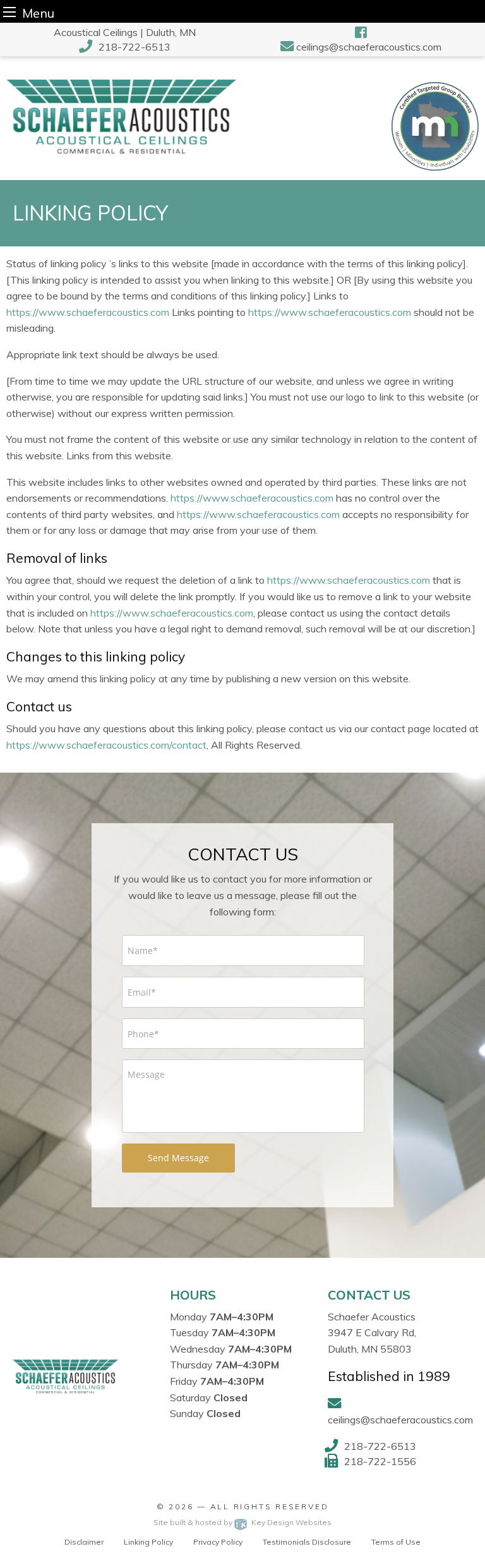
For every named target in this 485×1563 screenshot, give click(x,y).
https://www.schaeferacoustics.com (87, 312)
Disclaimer (84, 1542)
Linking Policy (148, 1542)
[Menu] (9, 12)
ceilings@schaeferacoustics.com (368, 46)
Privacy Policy (217, 1542)
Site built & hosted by (242, 1522)
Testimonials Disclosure (307, 1542)
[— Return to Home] (121, 117)
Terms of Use (396, 1542)
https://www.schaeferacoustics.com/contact (106, 745)
